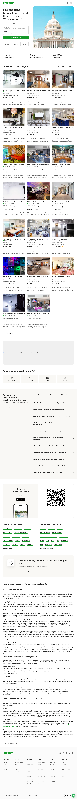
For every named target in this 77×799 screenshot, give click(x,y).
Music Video (30, 781)
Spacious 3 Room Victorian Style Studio (38, 127)
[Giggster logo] (9, 753)
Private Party (30, 779)
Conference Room (66, 769)
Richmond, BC (27, 528)
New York (52, 764)
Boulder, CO (25, 536)
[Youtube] (69, 753)
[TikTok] (66, 753)
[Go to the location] (14, 79)
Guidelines (17, 769)
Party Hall (64, 774)
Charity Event (64, 540)
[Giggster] (8, 3)
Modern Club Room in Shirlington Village (38, 313)
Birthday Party (30, 771)
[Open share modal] (20, 72)
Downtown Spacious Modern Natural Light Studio (38, 90)
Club (58, 540)
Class (41, 544)
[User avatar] (71, 3)
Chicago (52, 769)
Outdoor (64, 764)
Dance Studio (41, 776)
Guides (5, 767)
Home (39, 764)
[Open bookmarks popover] (23, 72)
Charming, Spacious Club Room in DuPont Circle (38, 239)
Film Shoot (43, 528)
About (5, 762)
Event (52, 540)
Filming (28, 774)
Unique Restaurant (57, 532)
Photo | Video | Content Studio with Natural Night (63, 202)
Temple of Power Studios (59, 239)
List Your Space (61, 3)
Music (63, 762)
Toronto (52, 779)
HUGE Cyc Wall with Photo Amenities (14, 313)
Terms (24, 795)
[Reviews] (72, 753)
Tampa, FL (17, 540)
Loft (63, 771)
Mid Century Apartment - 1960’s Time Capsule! (14, 164)
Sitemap (35, 795)
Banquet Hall (48, 544)
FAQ (16, 764)
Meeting (29, 776)
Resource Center (19, 771)
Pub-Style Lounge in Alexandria (61, 164)
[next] (23, 79)
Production (60, 528)
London (52, 774)
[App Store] (20, 499)
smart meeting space (59, 717)
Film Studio (41, 769)
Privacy (30, 795)
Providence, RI (26, 540)
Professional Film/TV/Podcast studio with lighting (38, 276)
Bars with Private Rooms (46, 548)
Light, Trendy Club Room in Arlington (38, 164)
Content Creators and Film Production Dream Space (63, 127)
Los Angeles (53, 762)
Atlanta (52, 767)
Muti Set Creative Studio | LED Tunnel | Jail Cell (14, 276)
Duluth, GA (30, 544)
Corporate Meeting (45, 532)
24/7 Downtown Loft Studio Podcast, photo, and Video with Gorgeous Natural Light (14, 90)
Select (5, 769)
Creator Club (7, 771)
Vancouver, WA (16, 536)
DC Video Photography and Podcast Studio (38, 202)
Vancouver (52, 776)
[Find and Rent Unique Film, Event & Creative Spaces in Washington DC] (38, 353)
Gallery (42, 540)
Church (40, 774)
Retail (47, 540)
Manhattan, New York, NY (21, 532)
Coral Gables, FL (7, 548)
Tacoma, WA (6, 544)
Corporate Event (63, 536)
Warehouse (41, 781)
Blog (5, 764)
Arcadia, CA (15, 544)
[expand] (73, 431)
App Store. (59, 510)
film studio (38, 681)
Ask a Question (9, 407)
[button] (73, 796)
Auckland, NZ (6, 536)
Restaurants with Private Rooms (48, 536)
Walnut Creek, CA (8, 540)
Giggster (5, 743)
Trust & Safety (18, 774)
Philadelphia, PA (7, 528)
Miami (51, 771)
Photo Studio (41, 762)
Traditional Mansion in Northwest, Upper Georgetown (63, 276)
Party (28, 762)
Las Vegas (52, 781)
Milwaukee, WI (18, 528)
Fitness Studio (58, 544)
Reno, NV (22, 544)
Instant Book (61, 66)
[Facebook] (60, 753)
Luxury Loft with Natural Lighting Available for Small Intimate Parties (14, 127)
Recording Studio (42, 779)
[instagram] (63, 753)
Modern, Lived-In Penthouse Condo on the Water (14, 239)
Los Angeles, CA (7, 532)
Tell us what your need (27, 571)
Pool (39, 767)
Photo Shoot (51, 528)
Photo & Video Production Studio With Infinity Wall (14, 202)
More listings (9, 333)
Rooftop (64, 767)
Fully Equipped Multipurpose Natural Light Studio (63, 90)
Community (18, 767)
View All (29, 783)
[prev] (5, 79)
